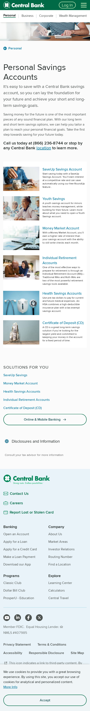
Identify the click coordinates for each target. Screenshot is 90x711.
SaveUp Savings (15, 375)
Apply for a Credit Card (20, 549)
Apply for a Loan (15, 541)
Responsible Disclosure (46, 652)
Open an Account (16, 534)
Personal (9, 15)
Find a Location (59, 564)
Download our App (17, 564)
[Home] (45, 479)
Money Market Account (20, 383)
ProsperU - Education (18, 598)
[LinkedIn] (17, 617)
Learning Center (60, 582)
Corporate (46, 15)
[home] (28, 5)
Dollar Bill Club (14, 590)
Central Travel (58, 598)
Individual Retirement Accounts (26, 399)
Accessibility (12, 652)
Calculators (56, 590)
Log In (67, 5)
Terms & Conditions (51, 644)
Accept (45, 700)
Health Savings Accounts (21, 391)
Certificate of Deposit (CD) (22, 407)
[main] (45, 288)
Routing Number (60, 556)
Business (27, 15)
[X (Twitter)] (39, 617)
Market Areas (58, 541)
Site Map (77, 652)
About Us (55, 534)
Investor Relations (61, 549)
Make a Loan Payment (19, 556)
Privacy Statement (17, 644)
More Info (10, 687)
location (43, 148)
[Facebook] (28, 617)
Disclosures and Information (36, 441)
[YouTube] (6, 617)
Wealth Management (73, 15)
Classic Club (12, 582)
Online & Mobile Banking (42, 419)
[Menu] (84, 5)
